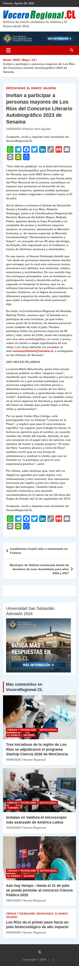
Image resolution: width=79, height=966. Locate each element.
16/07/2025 (13, 900)
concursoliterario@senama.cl (33, 351)
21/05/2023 (13, 128)
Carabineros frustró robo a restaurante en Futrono (39, 550)
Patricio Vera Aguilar (37, 128)
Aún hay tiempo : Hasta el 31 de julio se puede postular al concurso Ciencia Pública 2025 (39, 890)
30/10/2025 (13, 827)
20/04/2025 (13, 932)
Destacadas (15, 88)
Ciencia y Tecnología (21, 729)
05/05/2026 (13, 759)
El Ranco (34, 88)
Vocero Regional (34, 759)
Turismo (12, 807)
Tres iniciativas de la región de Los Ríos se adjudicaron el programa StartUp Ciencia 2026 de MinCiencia (37, 749)
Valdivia (49, 88)
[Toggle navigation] (8, 50)
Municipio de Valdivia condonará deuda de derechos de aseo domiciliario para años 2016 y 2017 (39, 569)
